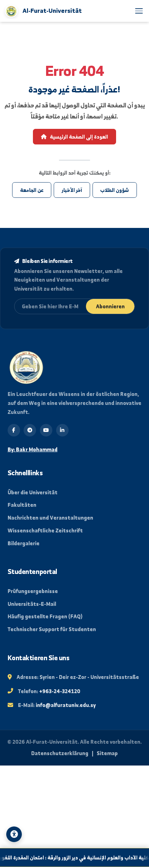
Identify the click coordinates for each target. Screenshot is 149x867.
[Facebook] (14, 430)
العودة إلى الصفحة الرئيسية (78, 136)
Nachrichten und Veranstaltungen (50, 517)
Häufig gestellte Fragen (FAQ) (45, 616)
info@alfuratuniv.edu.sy (66, 705)
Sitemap (107, 753)
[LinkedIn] (62, 430)
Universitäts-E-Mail (32, 604)
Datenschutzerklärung (59, 753)
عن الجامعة (32, 190)
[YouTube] (46, 430)
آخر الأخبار (72, 190)
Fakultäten (22, 505)
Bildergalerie (24, 543)
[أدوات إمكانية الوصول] (14, 834)
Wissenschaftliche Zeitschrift (45, 530)
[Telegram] (30, 430)
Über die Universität (33, 492)
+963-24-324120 (59, 691)
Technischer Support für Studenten (52, 629)
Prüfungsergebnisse (33, 591)
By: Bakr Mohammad (33, 449)
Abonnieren (110, 306)
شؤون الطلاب (114, 190)
